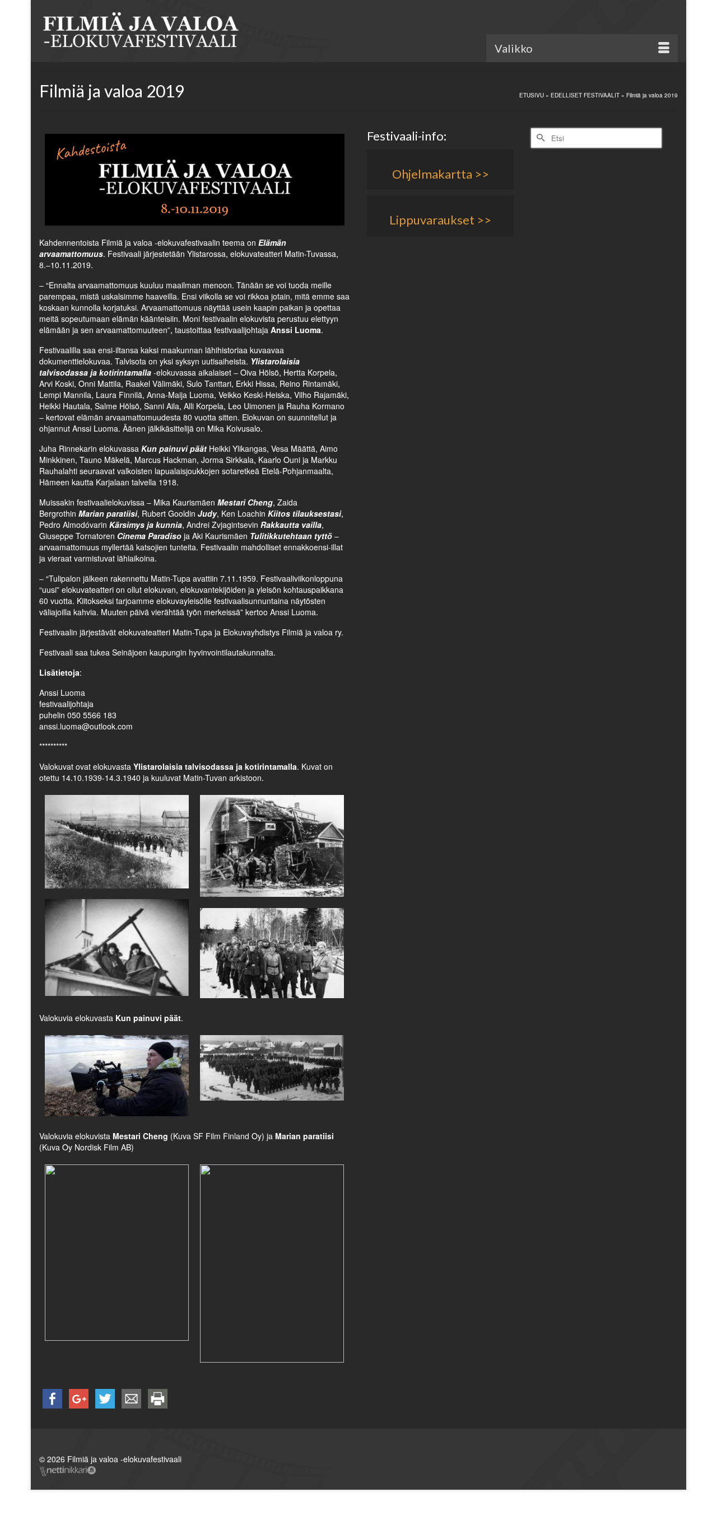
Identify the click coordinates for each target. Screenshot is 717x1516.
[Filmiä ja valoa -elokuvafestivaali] (140, 32)
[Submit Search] (539, 138)
